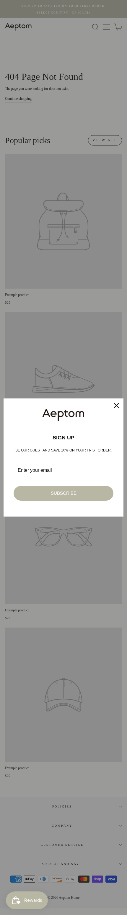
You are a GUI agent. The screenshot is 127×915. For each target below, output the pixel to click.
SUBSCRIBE (63, 493)
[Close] (116, 405)
